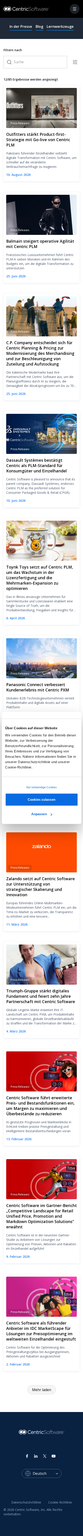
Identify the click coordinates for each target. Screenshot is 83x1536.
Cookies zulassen (41, 799)
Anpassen (39, 814)
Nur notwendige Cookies (41, 787)
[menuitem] (26, 1502)
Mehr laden (41, 1389)
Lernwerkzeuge (60, 26)
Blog (39, 26)
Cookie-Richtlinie (60, 1502)
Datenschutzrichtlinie (26, 1502)
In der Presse (21, 26)
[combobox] (47, 1473)
